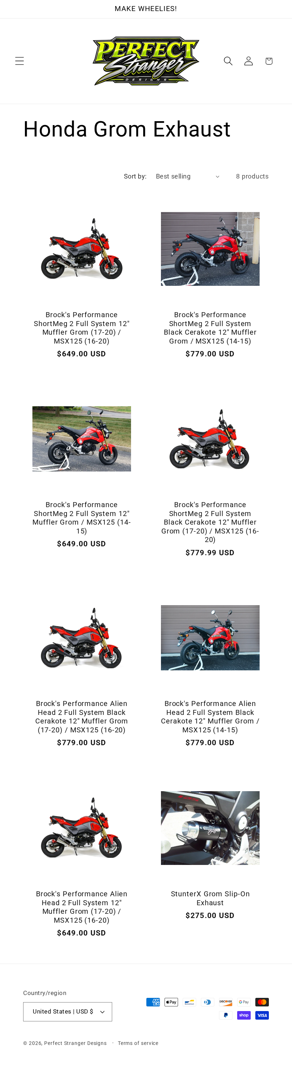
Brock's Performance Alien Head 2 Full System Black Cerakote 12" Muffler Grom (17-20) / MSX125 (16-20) (82, 717)
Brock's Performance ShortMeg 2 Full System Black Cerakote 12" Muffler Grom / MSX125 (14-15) (210, 328)
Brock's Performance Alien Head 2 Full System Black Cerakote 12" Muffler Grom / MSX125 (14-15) (210, 717)
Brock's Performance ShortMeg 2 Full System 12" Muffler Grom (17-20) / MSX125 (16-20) (81, 328)
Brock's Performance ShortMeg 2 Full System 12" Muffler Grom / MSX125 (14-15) (81, 518)
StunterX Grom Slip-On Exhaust (210, 898)
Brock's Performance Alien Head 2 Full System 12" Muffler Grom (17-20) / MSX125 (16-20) (82, 907)
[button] (19, 61)
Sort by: (135, 176)
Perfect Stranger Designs (75, 1043)
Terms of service (138, 1043)
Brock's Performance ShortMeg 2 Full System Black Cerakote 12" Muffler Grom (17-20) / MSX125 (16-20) (210, 522)
